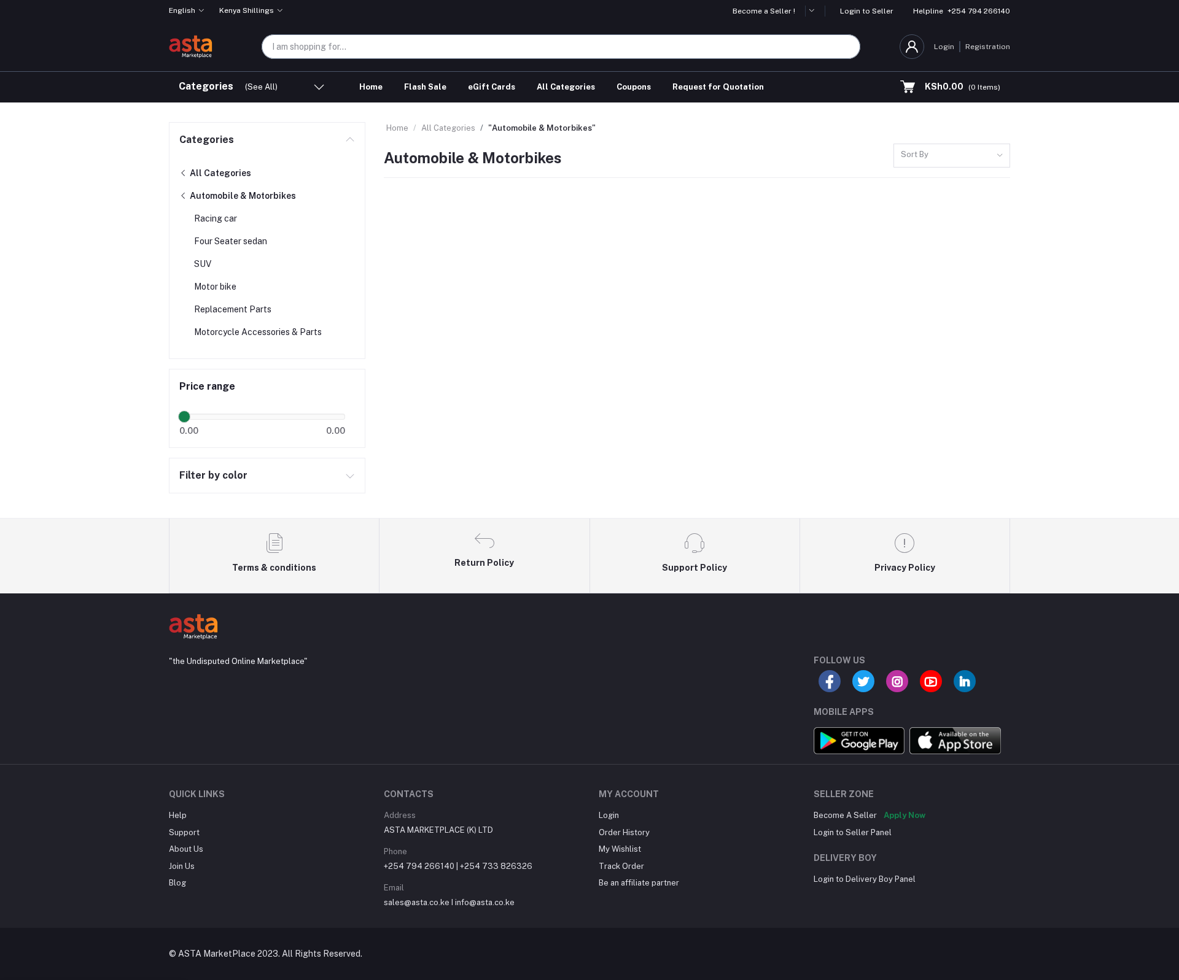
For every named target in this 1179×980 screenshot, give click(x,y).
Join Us (182, 866)
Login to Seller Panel (853, 832)
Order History (624, 832)
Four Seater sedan (230, 241)
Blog (177, 882)
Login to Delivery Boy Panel (865, 879)
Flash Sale (425, 86)
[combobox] (951, 156)
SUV (202, 264)
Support (184, 832)
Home (371, 86)
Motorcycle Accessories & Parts (258, 332)
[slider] (184, 417)
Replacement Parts (232, 309)
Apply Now (904, 815)
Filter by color (213, 475)
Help (178, 815)
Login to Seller (866, 11)
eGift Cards (491, 86)
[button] (815, 11)
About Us (186, 849)
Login (944, 46)
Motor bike (215, 286)
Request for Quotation (718, 86)
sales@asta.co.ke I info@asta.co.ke (449, 902)
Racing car (215, 218)
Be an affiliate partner (639, 882)
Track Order (621, 866)
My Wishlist (620, 849)
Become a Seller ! (764, 11)
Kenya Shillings (246, 10)
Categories (206, 139)
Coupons (634, 86)
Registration (987, 46)
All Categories (566, 86)
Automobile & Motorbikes (242, 196)
